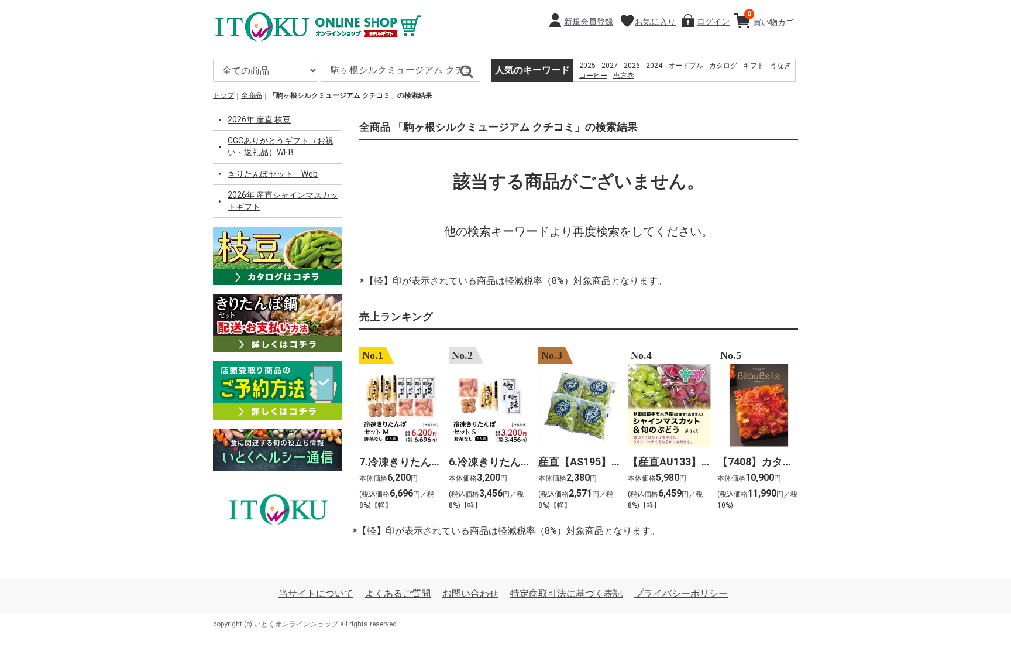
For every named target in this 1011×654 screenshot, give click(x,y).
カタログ (723, 65)
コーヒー (593, 75)
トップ (223, 95)
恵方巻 (623, 75)
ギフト (753, 65)
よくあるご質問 (398, 593)
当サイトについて (315, 593)
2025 (587, 65)
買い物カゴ (770, 18)
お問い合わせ (470, 593)
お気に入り (655, 21)
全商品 (251, 95)
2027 (609, 65)
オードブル (685, 65)
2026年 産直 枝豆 (259, 119)
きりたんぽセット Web (273, 174)
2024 (654, 65)
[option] (397, 430)
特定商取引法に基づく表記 (566, 593)
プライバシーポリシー (681, 593)
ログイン (713, 21)
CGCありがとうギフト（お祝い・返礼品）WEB (280, 146)
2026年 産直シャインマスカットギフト (283, 200)
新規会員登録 (588, 21)
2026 (632, 65)
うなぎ (780, 65)
